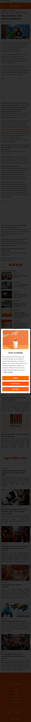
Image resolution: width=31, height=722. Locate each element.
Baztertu (15, 389)
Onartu (15, 378)
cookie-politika (8, 372)
